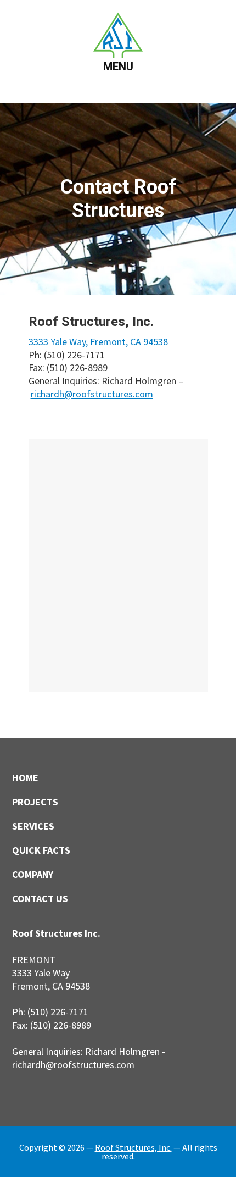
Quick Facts (41, 850)
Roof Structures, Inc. (133, 1147)
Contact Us (40, 898)
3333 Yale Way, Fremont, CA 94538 (98, 341)
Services (33, 826)
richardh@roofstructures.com (92, 394)
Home (25, 777)
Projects (35, 801)
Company (32, 874)
